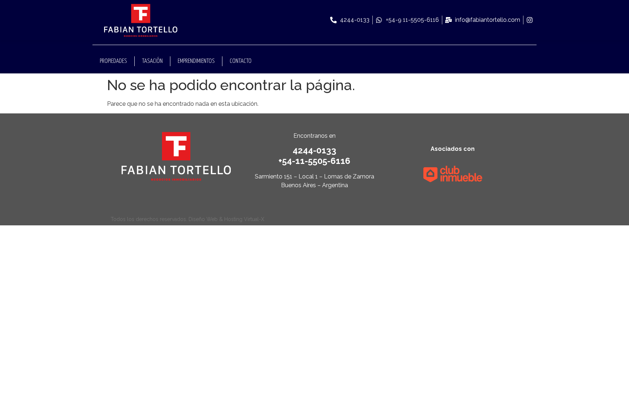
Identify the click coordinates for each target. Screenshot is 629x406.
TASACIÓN (152, 61)
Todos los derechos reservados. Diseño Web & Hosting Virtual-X (187, 219)
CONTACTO (241, 61)
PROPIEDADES (113, 61)
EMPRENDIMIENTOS (196, 61)
